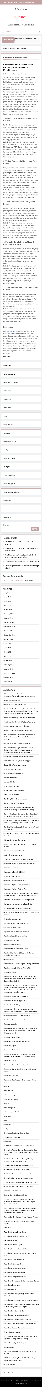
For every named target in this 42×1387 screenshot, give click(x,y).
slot (5, 1120)
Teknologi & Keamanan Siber (14, 1264)
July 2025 (7, 644)
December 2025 (9, 622)
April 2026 (7, 605)
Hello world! (29, 580)
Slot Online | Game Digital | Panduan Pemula (19, 1146)
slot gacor (13, 331)
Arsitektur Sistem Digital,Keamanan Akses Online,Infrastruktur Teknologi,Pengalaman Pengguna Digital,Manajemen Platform (18, 750)
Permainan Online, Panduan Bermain (16, 1065)
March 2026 (8, 610)
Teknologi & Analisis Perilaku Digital (16, 1236)
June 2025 (7, 648)
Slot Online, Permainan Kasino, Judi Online (18, 1178)
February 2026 (9, 614)
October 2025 (8, 631)
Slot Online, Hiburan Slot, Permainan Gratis (18, 1165)
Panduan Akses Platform (12, 944)
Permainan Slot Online (11, 1076)
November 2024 (9, 677)
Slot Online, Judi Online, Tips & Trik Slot (17, 1170)
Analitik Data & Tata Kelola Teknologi (16, 726)
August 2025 (8, 639)
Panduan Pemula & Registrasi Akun (16, 1005)
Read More (6, 357)
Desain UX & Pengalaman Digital (15, 765)
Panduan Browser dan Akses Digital (16, 949)
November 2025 (9, 627)
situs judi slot (8, 1091)
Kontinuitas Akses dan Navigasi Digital (17, 908)
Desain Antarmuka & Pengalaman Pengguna (19, 757)
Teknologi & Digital (10, 1240)
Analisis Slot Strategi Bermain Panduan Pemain (20, 718)
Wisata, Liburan (9, 1364)
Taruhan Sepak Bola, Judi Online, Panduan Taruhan (21, 1217)
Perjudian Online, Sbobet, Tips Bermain (17, 1041)
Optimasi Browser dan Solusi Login (16, 923)
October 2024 (8, 682)
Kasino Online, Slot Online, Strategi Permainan (19, 864)
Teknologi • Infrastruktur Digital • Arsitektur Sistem (21, 1281)
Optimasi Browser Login (12, 927)
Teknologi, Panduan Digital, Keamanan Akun (19, 1328)
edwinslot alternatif (10, 778)
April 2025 (7, 656)
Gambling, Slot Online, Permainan (15, 799)
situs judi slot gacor (11, 1095)
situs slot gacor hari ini (12, 492)
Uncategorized (9, 1347)
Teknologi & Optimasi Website (14, 1272)
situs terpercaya (9, 475)
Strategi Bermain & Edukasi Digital (15, 1195)
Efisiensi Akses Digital (11, 786)
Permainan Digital (10, 1046)
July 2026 (7, 593)
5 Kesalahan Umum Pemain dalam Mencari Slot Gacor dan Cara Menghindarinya (18, 67)
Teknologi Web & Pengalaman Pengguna (17, 1319)
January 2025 (8, 669)
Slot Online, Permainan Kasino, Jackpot (17, 1174)
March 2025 (8, 661)
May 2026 (7, 601)
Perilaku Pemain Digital (12, 1037)
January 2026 (8, 618)
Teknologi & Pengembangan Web (15, 1277)
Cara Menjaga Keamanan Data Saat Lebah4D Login (18, 2)
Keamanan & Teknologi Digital (14, 872)
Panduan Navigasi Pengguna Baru (15, 1001)
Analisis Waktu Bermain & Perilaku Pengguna (19, 722)
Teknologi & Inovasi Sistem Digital (16, 1249)
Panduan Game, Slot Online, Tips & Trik (17, 968)
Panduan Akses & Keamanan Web (15, 936)
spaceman (7, 509)
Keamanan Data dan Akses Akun (15, 880)
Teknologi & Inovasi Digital (13, 1245)
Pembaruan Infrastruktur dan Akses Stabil (18, 1020)
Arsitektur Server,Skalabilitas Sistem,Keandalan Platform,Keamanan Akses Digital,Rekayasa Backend (20, 737)
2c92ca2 (7, 74)
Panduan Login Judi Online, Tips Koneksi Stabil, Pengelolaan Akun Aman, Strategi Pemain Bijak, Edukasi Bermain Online (20, 978)
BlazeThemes (22, 1383)
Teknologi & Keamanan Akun (14, 1260)
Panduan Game (9, 959)
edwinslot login (9, 782)
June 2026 (7, 597)
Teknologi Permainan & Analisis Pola (16, 1315)
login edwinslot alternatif (12, 919)
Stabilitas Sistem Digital (12, 1191)
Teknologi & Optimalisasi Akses (15, 1268)
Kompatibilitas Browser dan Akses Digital (18, 904)
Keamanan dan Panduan (12, 876)
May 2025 (7, 652)
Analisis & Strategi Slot (12, 700)
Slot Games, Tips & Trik (12, 1137)
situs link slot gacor (11, 382)
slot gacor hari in (10, 441)
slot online (7, 1142)
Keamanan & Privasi (11, 868)
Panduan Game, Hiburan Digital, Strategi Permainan (21, 964)
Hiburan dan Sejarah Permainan (14, 840)
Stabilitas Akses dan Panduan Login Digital (18, 1187)
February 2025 (9, 665)
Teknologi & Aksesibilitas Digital (15, 1232)
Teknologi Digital (10, 1289)
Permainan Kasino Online (12, 1050)
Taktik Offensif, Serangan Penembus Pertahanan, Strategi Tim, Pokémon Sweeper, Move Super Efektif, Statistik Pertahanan (20, 1210)
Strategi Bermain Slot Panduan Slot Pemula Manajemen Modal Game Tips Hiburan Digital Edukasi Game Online (19, 1201)
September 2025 (9, 635)
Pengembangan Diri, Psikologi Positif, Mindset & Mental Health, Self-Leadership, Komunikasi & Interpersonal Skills (20, 1030)
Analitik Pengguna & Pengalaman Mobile (18, 730)
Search (6, 525)
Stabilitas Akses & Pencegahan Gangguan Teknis (20, 1182)
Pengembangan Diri (10, 1024)
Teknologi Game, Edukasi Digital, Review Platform (21, 1300)
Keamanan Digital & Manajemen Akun (17, 885)
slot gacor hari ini (10, 1129)
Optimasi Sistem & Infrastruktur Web (16, 932)
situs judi (7, 1086)
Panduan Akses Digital (11, 940)
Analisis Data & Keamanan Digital (15, 705)
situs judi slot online (11, 1099)
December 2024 (9, 673)
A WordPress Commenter (13, 580)
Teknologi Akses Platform (13, 1285)
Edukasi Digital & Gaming (12, 769)
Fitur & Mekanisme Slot (12, 795)
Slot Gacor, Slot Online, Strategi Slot (16, 1133)
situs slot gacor (9, 458)
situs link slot (8, 425)
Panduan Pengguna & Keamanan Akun (17, 1016)
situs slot (7, 391)
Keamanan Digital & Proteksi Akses (16, 889)
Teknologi (7, 1228)
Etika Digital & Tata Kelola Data (14, 790)
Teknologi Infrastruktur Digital (14, 1311)
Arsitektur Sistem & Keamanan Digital (17, 743)
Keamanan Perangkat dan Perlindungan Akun (19, 900)
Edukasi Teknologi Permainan (14, 773)
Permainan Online (10, 1061)
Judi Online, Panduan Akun (13, 855)
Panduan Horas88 (10, 972)
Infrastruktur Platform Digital (14, 851)
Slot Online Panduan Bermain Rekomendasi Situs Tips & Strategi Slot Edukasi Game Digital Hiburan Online (21, 1152)
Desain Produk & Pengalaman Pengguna (17, 761)
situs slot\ (7, 1116)
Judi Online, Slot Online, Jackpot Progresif (18, 859)
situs (6, 416)
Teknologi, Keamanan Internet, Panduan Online (20, 1324)
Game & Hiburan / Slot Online (14, 803)
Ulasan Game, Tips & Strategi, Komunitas (18, 1343)
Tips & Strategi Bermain (12, 1332)
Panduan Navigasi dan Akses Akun (16, 996)
